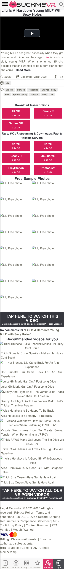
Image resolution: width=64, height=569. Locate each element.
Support (13, 547)
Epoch (44, 539)
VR (52, 95)
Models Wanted (23, 529)
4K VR (16, 113)
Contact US (29, 547)
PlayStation (16, 170)
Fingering (33, 90)
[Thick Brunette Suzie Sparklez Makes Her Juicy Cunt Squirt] (32, 346)
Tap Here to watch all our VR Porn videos (32, 494)
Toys (44, 95)
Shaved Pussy (49, 90)
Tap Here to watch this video (32, 319)
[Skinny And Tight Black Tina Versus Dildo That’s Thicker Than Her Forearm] (32, 394)
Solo (7, 95)
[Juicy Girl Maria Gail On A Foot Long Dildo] (28, 381)
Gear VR (48, 113)
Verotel (32, 539)
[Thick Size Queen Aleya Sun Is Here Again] (28, 477)
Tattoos (34, 95)
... (22, 70)
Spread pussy (20, 95)
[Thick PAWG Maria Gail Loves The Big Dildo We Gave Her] (32, 442)
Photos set (48, 170)
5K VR (16, 146)
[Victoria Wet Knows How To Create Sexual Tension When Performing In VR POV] (32, 423)
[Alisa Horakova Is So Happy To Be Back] (27, 411)
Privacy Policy (24, 512)
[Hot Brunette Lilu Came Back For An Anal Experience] (32, 365)
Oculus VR (16, 125)
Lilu (46, 57)
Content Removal (37, 525)
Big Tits (10, 90)
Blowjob (21, 90)
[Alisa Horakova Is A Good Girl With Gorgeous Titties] (32, 460)
